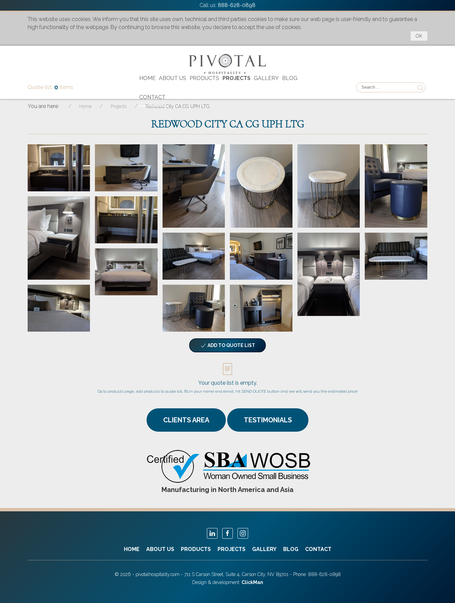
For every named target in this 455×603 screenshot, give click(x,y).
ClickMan (252, 582)
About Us (172, 78)
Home (147, 78)
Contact (152, 97)
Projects (236, 78)
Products (204, 78)
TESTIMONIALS (268, 420)
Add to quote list (231, 345)
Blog (289, 78)
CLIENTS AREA (186, 420)
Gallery (266, 78)
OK (419, 36)
